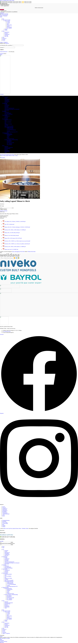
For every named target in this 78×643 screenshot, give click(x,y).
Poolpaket (6, 97)
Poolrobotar (7, 112)
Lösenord (2, 47)
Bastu (3, 154)
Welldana (8, 135)
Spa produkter (9, 144)
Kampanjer (2, 9)
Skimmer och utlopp (8, 123)
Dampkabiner (7, 34)
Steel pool (6, 102)
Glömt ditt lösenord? (3, 51)
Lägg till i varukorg (3, 209)
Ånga (6, 152)
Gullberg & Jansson (10, 138)
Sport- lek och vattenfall (9, 580)
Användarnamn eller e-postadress (6, 45)
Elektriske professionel (9, 147)
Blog (3, 524)
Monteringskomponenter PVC (12, 131)
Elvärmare (6, 572)
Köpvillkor (4, 521)
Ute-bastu (6, 35)
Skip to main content (10, 0)
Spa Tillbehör (9, 28)
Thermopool (7, 100)
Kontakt (3, 525)
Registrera (7, 43)
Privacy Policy (5, 522)
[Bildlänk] (4, 324)
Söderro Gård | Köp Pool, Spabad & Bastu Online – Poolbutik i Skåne (15, 528)
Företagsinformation (6, 520)
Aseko (8, 136)
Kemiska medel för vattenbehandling (11, 139)
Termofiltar (7, 107)
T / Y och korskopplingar (11, 129)
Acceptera (8, 638)
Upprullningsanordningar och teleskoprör (12, 109)
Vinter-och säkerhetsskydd (9, 108)
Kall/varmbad (9, 27)
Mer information (3, 638)
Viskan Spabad (7, 20)
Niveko (6, 98)
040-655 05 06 (4, 3)
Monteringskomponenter (9, 127)
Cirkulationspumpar (8, 119)
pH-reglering (9, 140)
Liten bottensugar (8, 113)
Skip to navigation (3, 0)
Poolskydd (6, 106)
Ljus (5, 122)
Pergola (6, 29)
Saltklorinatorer (9, 134)
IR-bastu (6, 33)
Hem (1, 154)
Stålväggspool (7, 99)
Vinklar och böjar (10, 127)
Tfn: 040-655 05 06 (6, 331)
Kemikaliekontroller (8, 133)
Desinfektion (9, 141)
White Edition (9, 615)
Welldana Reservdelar (31, 251)
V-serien (8, 22)
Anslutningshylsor (10, 128)
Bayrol (8, 137)
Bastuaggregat (7, 154)
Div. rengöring (9, 143)
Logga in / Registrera (6, 633)
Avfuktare (6, 124)
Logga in (1, 49)
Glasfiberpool (7, 101)
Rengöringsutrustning (8, 114)
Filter (5, 120)
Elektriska (6, 146)
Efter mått (6, 36)
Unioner (8, 130)
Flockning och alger (10, 142)
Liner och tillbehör (8, 121)
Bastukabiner (7, 32)
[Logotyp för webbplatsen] (4, 16)
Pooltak (6, 104)
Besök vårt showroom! (39, 7)
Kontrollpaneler (7, 148)
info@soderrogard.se (5, 4)
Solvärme (6, 116)
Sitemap (3, 526)
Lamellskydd (7, 105)
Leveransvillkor (5, 523)
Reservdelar (7, 110)
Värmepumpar (7, 115)
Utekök (6, 30)
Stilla (8, 23)
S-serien (8, 21)
